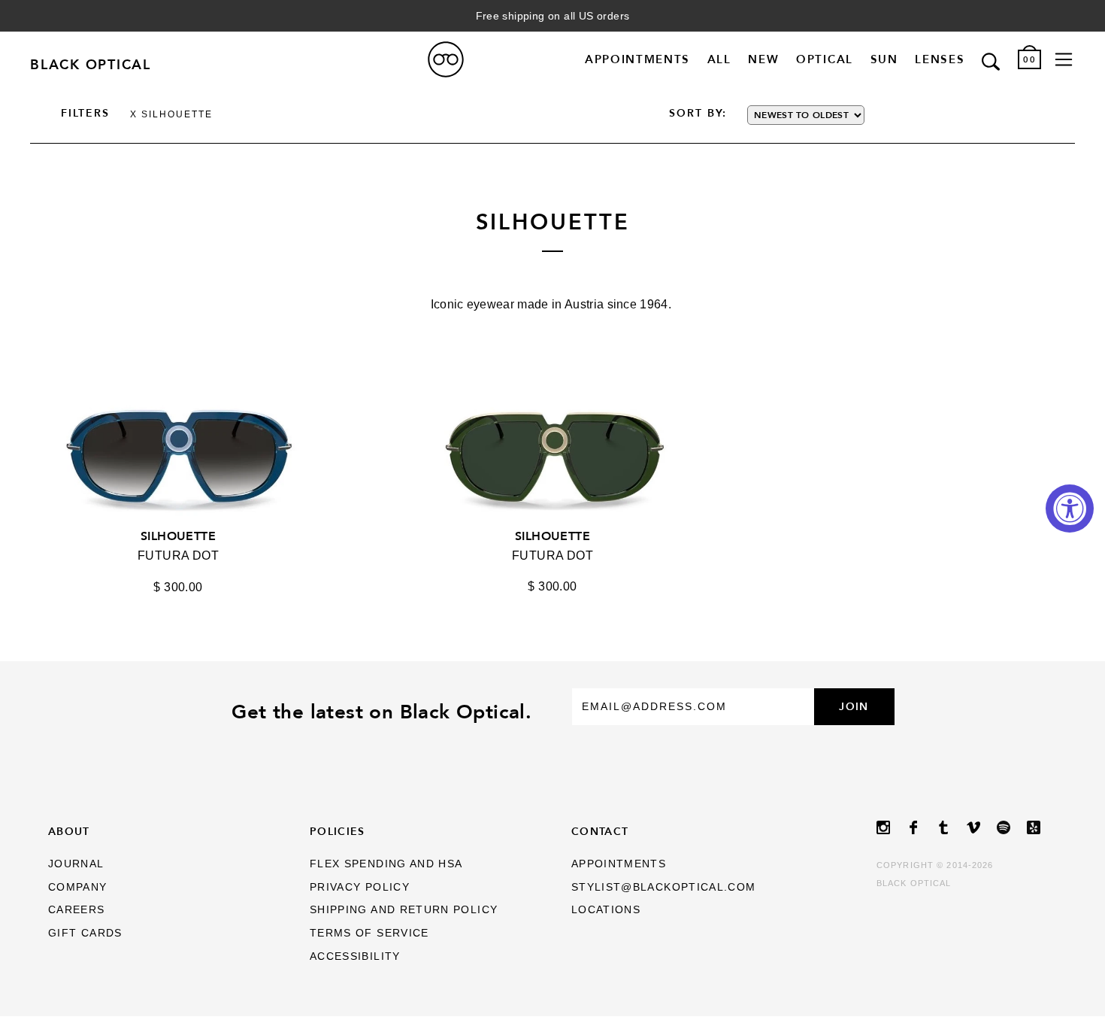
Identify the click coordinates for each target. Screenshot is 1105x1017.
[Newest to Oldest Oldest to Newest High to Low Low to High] (846, 115)
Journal (76, 864)
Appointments (637, 59)
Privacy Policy (360, 887)
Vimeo (982, 827)
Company (77, 887)
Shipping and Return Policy (404, 909)
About (69, 831)
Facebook (922, 827)
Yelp (1042, 827)
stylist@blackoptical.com (663, 887)
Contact (600, 831)
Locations (605, 909)
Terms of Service (369, 933)
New (763, 59)
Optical (824, 59)
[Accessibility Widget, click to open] (1070, 508)
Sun (884, 59)
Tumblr (952, 827)
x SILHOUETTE (171, 114)
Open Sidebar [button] (1063, 59)
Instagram (891, 827)
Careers (76, 909)
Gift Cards (85, 933)
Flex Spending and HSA (386, 864)
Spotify (1012, 827)
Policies (337, 831)
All (719, 59)
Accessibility (355, 956)
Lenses (939, 59)
